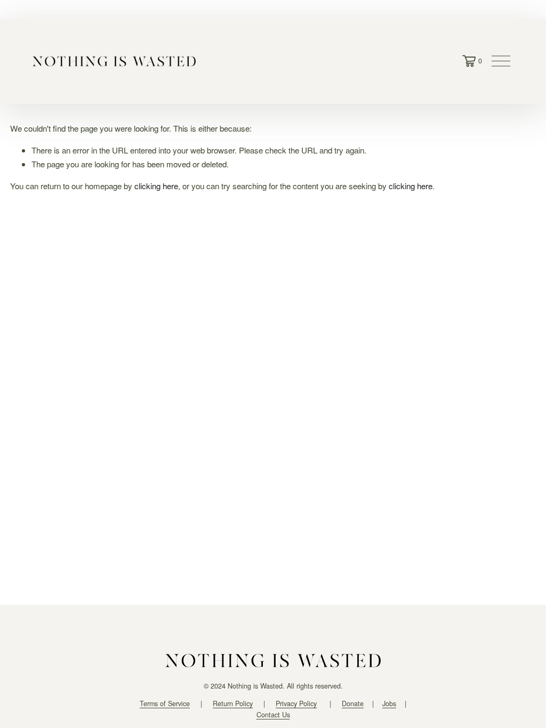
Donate (353, 703)
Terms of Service (165, 703)
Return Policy (233, 703)
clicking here (156, 185)
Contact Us (273, 714)
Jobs (389, 703)
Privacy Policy (296, 703)
